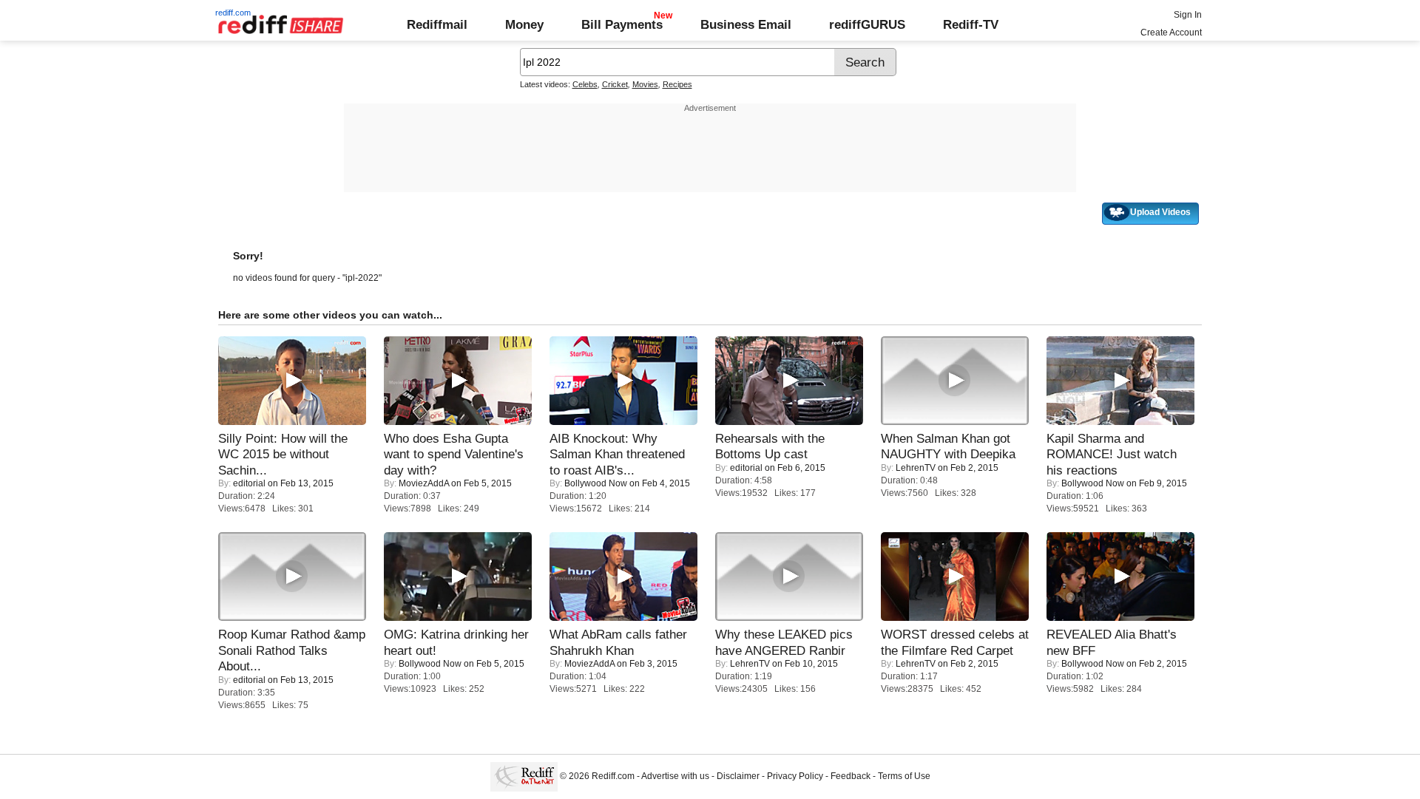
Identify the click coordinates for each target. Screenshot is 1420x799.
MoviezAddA (424, 483)
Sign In (1188, 15)
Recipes (677, 84)
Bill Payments (622, 24)
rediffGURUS (867, 24)
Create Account (1171, 32)
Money (524, 24)
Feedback (850, 776)
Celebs (585, 84)
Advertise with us (675, 776)
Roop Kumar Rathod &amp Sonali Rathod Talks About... (291, 650)
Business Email (745, 24)
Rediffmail (437, 24)
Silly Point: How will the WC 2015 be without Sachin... (283, 454)
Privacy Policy (795, 776)
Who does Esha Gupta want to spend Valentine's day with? (454, 454)
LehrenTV (916, 468)
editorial (249, 483)
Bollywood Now (595, 483)
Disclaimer (738, 776)
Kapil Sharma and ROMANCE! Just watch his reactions (1112, 454)
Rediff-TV (970, 24)
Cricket (615, 84)
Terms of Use (904, 776)
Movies (645, 84)
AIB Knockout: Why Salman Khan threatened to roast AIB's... (617, 454)
